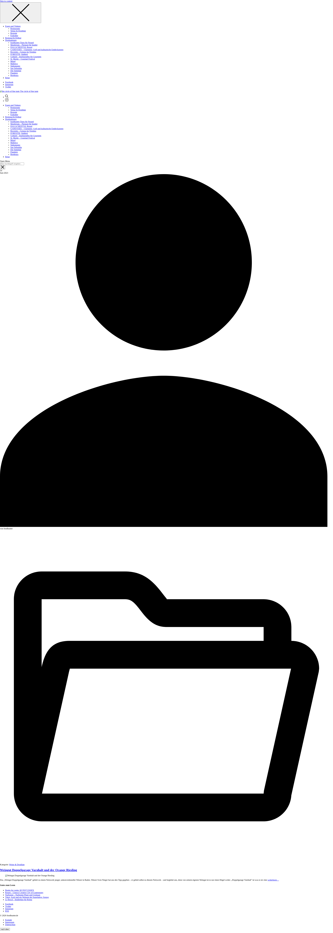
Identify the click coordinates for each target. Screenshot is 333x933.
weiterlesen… (273, 880)
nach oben (5, 929)
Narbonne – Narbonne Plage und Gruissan (22, 895)
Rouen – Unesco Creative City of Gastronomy (24, 892)
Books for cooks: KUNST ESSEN (19, 890)
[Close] (20, 12)
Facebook (9, 82)
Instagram (9, 84)
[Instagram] (6, 101)
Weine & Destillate (17, 865)
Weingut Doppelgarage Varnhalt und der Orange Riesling (38, 870)
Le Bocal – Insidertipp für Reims (18, 900)
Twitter (8, 87)
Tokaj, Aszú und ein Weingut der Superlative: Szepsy (27, 897)
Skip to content (6, 1)
